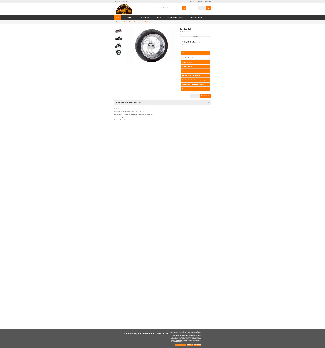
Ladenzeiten (145, 18)
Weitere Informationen (180, 344)
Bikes (181, 18)
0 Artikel (202, 8)
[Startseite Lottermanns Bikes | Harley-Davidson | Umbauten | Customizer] (122, 9)
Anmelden (208, 1)
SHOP (117, 18)
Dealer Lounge (172, 18)
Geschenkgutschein (195, 18)
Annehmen (197, 344)
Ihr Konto (200, 1)
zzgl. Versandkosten (184, 44)
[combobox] (120, 1)
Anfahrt (159, 18)
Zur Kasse (191, 1)
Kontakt (130, 18)
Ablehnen (190, 344)
